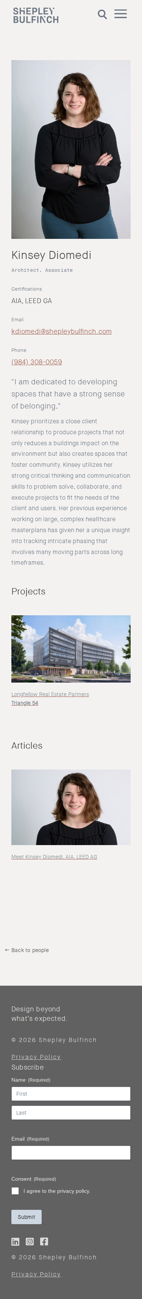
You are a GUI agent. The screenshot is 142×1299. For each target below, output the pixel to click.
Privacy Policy (36, 1057)
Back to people (30, 950)
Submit (26, 1217)
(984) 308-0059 (36, 362)
